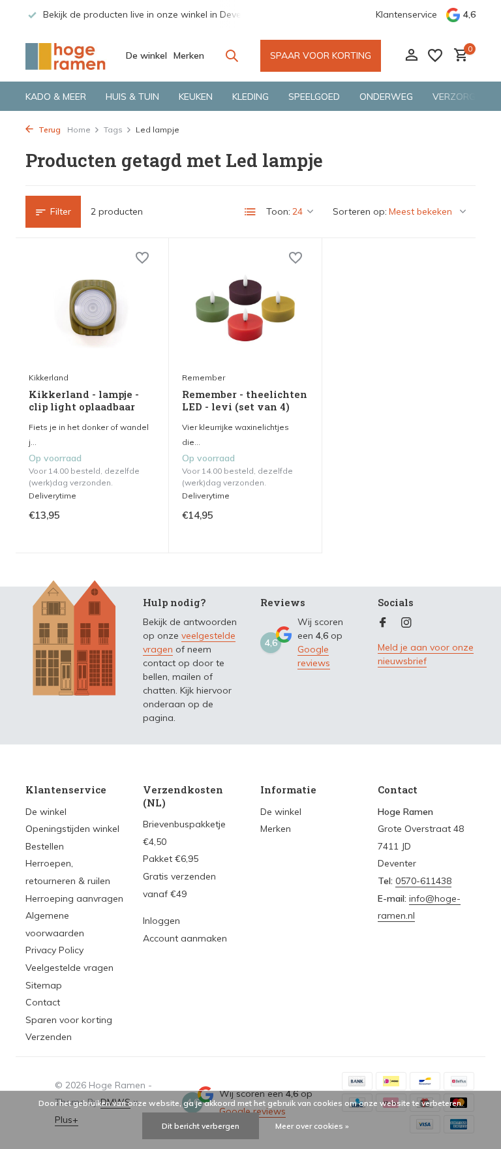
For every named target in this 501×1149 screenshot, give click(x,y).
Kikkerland (48, 377)
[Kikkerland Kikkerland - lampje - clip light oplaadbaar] (92, 308)
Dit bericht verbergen (200, 1126)
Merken (189, 55)
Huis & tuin (132, 96)
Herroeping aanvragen (74, 898)
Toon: (278, 211)
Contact (42, 1002)
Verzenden (48, 1037)
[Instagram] (406, 623)
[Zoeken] (231, 55)
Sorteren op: (360, 211)
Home (79, 129)
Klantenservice (406, 14)
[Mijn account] (411, 55)
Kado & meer (55, 96)
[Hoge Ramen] (66, 55)
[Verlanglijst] (435, 55)
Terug (49, 129)
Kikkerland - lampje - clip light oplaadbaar (84, 401)
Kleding (250, 96)
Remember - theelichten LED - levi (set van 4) (244, 401)
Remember (203, 377)
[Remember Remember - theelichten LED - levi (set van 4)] (245, 308)
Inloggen (161, 921)
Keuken (196, 96)
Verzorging (462, 96)
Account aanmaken (185, 938)
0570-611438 (423, 881)
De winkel (146, 55)
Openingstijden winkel (72, 829)
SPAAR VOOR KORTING (320, 55)
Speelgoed (314, 96)
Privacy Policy (54, 950)
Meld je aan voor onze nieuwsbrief (426, 654)
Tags (113, 129)
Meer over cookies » (312, 1126)
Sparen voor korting (68, 1020)
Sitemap (43, 985)
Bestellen (44, 846)
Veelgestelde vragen (69, 967)
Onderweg (386, 96)
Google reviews (313, 656)
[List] (250, 212)
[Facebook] (383, 623)
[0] (458, 56)
